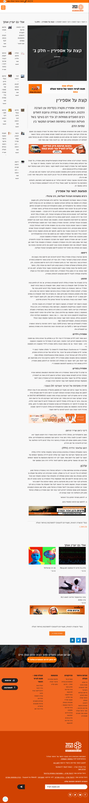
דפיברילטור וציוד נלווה (37, 692)
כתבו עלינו (54, 684)
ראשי (83, 22)
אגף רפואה (76, 22)
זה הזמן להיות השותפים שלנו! (43, 659)
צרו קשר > (83, 526)
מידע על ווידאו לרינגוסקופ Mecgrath (73, 568)
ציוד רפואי (39, 688)
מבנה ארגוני (83, 685)
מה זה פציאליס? (50, 568)
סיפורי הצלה (54, 682)
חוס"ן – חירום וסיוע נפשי (68, 685)
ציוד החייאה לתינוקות (69, 691)
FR (32, 1)
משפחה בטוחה (68, 702)
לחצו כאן (56, 763)
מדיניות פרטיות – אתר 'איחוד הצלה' (81, 709)
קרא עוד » (83, 571)
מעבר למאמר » (20, 43)
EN (28, 1)
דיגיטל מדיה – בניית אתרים (64, 777)
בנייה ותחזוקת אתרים (13, 777)
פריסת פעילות (82, 693)
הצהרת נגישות (82, 706)
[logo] (78, 8)
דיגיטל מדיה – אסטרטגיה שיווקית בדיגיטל (58, 773)
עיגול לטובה (69, 695)
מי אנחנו (84, 682)
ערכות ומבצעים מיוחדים (38, 705)
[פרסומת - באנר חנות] (57, 89)
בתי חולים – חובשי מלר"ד (68, 698)
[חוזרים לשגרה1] (57, 418)
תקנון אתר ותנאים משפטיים (81, 714)
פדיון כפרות (69, 718)
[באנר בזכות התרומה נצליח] (57, 149)
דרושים (85, 703)
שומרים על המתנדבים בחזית (67, 680)
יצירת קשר (82, 769)
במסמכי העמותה (67, 759)
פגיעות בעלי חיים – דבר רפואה (16, 115)
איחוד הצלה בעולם (83, 699)
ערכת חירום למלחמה (69, 714)
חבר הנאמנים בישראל (83, 689)
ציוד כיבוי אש (39, 709)
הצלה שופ (39, 685)
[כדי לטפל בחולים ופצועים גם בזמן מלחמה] (57, 511)
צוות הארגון (83, 695)
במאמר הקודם (82, 161)
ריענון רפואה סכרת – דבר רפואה (16, 167)
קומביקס (41, 777)
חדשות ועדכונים (53, 679)
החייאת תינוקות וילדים (16, 56)
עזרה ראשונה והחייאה (38, 697)
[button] (84, 640)
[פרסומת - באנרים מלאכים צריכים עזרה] (57, 610)
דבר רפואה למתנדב (63, 22)
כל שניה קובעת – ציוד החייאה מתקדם (67, 707)
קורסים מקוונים (38, 701)
